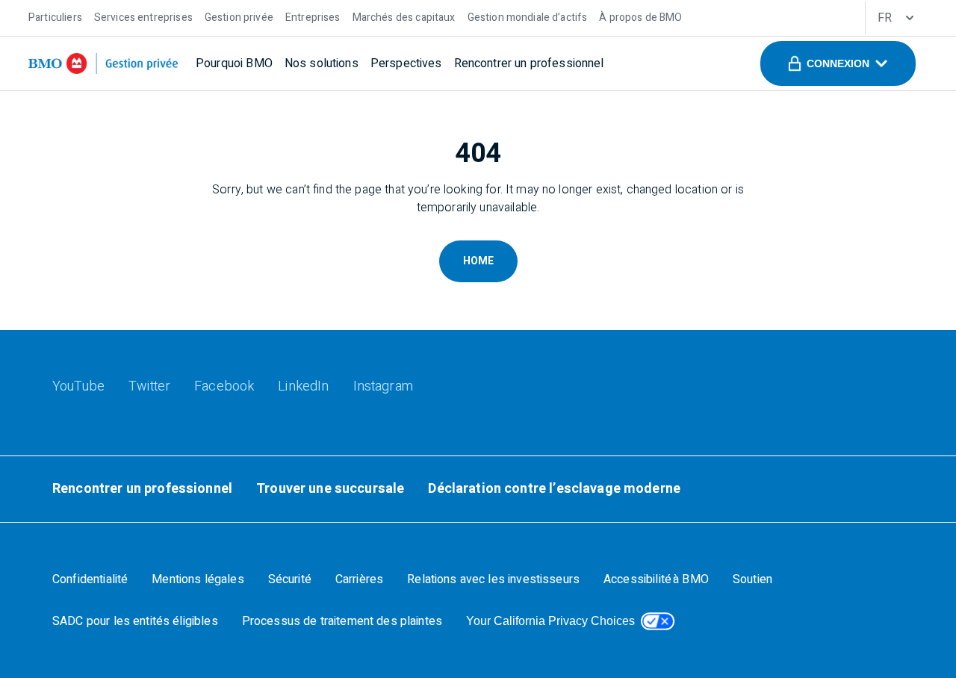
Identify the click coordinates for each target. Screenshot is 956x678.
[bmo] (103, 63)
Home (478, 261)
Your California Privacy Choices (550, 621)
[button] (838, 63)
